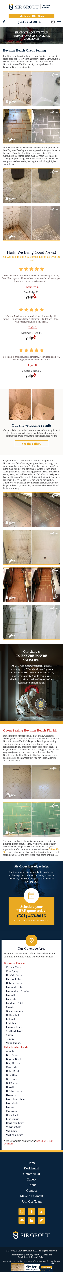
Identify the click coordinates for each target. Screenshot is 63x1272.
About (31, 1185)
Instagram (22, 1211)
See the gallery (31, 443)
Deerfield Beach (14, 975)
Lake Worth (12, 1103)
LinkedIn (31, 1220)
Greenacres (11, 1079)
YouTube (22, 1220)
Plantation (11, 1023)
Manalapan (11, 1111)
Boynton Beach (13, 1059)
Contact (31, 1190)
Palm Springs (12, 1119)
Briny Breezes (13, 1063)
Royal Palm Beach (15, 1123)
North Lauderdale (14, 1011)
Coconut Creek (13, 967)
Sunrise (9, 1035)
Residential (31, 1168)
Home (31, 1163)
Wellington (11, 1131)
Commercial (31, 1174)
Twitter (41, 1211)
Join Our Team (32, 1201)
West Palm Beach (14, 1135)
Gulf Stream (12, 1083)
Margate (10, 1007)
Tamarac (10, 1039)
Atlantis (10, 1051)
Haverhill (10, 1087)
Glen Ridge (11, 1075)
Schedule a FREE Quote (31, 16)
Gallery (31, 1179)
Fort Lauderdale (14, 979)
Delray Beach (12, 1071)
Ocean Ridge (12, 1115)
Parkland (10, 1019)
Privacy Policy (32, 1255)
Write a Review (3, 21)
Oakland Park (12, 1015)
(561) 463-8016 (29, 22)
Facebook (31, 1211)
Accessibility (17, 1255)
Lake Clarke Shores (15, 1099)
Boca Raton (12, 1055)
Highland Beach (14, 1091)
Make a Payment (31, 1196)
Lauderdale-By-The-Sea (18, 991)
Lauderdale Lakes (14, 987)
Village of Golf (13, 1127)
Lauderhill (11, 995)
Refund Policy (37, 1257)
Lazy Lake (11, 999)
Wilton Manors (13, 1043)
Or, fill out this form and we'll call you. (31, 920)
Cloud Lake (12, 1067)
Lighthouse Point (14, 1003)
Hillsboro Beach (14, 983)
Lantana (10, 1107)
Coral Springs (12, 971)
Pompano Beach (14, 1027)
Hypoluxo (11, 1095)
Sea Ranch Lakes (14, 1031)
